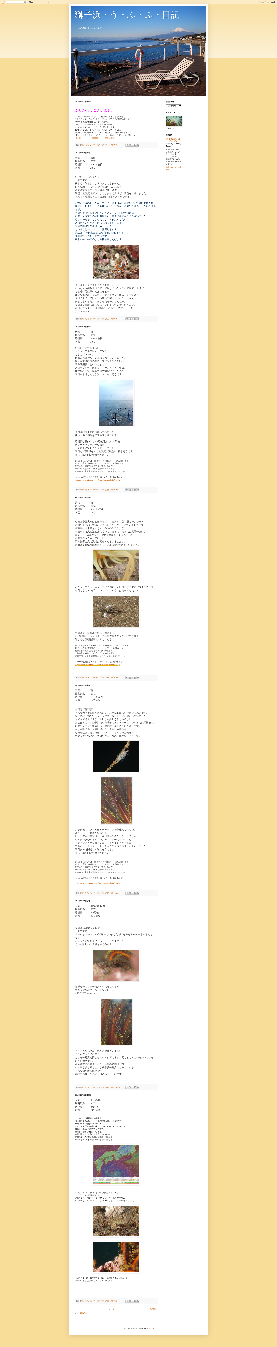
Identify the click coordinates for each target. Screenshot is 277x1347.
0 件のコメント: (116, 145)
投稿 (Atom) (83, 1313)
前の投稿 (153, 1309)
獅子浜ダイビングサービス (175, 140)
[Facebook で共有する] (135, 145)
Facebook (95, 138)
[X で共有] (132, 145)
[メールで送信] (126, 145)
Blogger (151, 1328)
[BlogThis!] (129, 145)
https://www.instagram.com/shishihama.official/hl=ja (97, 479)
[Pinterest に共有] (137, 145)
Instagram (109, 138)
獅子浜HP (79, 138)
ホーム (112, 1309)
